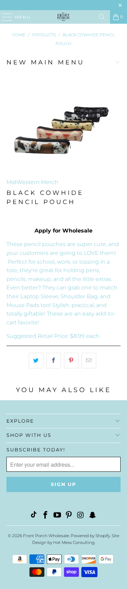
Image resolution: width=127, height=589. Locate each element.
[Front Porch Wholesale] (64, 17)
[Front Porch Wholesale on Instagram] (81, 515)
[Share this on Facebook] (53, 360)
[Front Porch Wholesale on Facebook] (46, 515)
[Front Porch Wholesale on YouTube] (57, 515)
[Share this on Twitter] (36, 360)
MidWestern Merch (32, 182)
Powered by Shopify (90, 535)
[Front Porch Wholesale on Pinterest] (69, 515)
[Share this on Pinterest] (71, 360)
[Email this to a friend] (89, 360)
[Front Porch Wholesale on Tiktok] (34, 515)
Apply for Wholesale (63, 230)
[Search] (102, 17)
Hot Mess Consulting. (74, 542)
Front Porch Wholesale (46, 535)
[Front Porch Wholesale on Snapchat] (92, 515)
